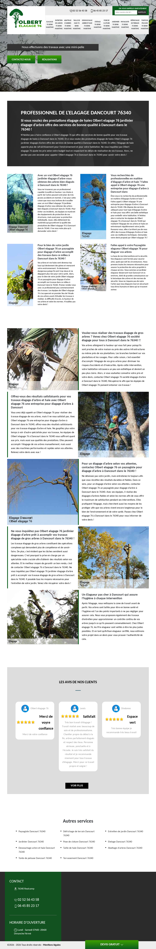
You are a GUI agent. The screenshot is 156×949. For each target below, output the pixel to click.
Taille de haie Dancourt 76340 (78, 848)
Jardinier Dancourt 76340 (31, 842)
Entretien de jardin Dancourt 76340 (125, 831)
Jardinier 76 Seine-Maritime (115, 24)
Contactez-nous (21, 59)
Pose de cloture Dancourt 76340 (79, 842)
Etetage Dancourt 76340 (120, 842)
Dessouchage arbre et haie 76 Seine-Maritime (87, 25)
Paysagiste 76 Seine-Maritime (125, 24)
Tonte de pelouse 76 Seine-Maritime (144, 25)
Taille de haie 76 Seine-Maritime (76, 25)
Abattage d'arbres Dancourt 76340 (125, 848)
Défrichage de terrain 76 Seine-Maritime (135, 25)
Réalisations (49, 59)
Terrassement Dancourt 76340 (78, 858)
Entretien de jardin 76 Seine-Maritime (58, 25)
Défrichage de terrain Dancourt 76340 (78, 833)
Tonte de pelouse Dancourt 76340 (35, 858)
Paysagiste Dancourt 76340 (32, 831)
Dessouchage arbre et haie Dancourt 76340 (37, 850)
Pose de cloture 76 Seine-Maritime (106, 25)
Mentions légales (51, 945)
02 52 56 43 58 (80, 11)
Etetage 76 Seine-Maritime (97, 24)
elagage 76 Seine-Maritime (49, 24)
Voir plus (77, 785)
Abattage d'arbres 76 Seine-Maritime (67, 25)
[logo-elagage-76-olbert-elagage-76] (26, 17)
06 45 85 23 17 (100, 11)
